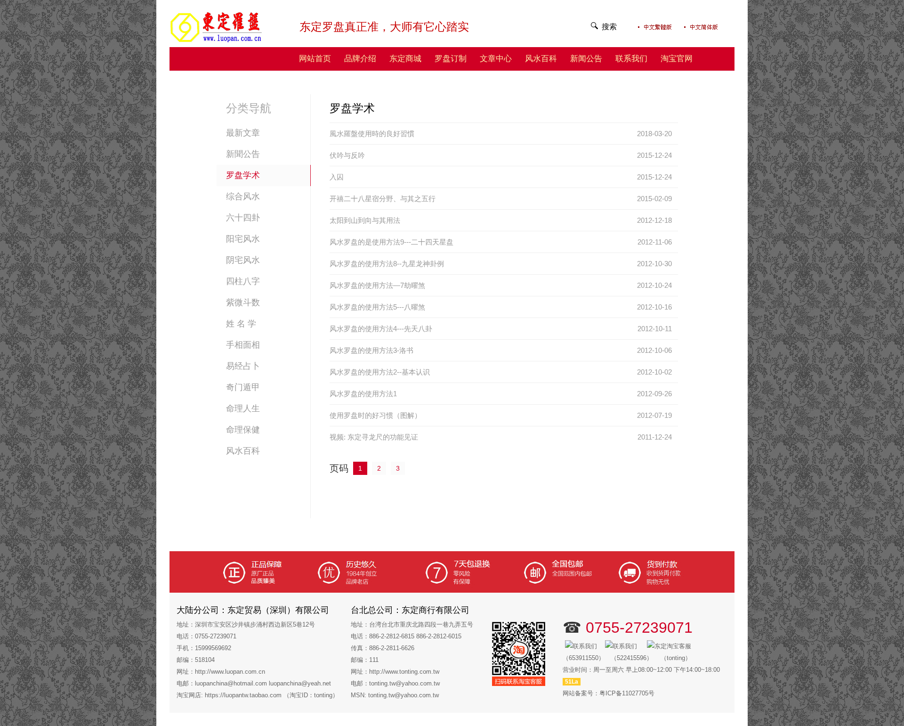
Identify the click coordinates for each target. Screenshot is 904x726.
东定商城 (405, 58)
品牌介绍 (360, 58)
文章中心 (496, 58)
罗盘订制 (451, 58)
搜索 (609, 27)
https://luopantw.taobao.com (243, 695)
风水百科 (541, 58)
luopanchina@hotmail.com (231, 683)
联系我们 (631, 58)
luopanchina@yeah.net (300, 683)
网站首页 (315, 58)
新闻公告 (586, 58)
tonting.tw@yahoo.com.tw (404, 683)
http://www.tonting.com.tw (404, 671)
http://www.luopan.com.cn (230, 671)
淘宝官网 (677, 58)
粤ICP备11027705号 (626, 693)
